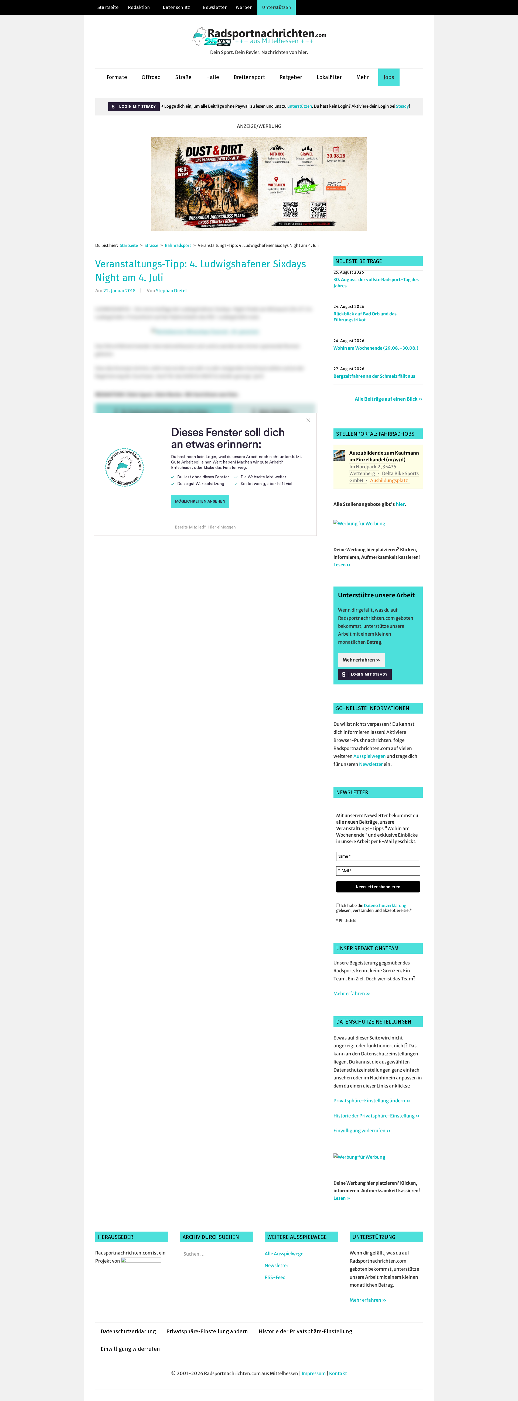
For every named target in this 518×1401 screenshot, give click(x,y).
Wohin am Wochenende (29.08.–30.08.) (375, 348)
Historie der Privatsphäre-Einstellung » (376, 1116)
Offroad (151, 77)
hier (400, 504)
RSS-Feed (275, 1277)
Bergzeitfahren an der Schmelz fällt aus (374, 376)
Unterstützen (276, 7)
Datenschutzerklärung (385, 905)
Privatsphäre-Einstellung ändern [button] (207, 1331)
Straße (183, 77)
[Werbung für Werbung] (359, 524)
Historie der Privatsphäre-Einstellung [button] (305, 1331)
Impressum (314, 1373)
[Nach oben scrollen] (509, 1392)
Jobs (389, 77)
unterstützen (299, 106)
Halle (212, 77)
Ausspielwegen (369, 756)
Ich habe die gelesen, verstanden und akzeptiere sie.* (374, 908)
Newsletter (215, 7)
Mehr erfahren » (361, 660)
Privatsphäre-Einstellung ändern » (371, 1101)
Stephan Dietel (171, 290)
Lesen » (342, 564)
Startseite (108, 7)
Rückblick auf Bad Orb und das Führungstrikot (365, 316)
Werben (244, 7)
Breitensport (249, 77)
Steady (402, 106)
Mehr (362, 77)
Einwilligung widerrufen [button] (130, 1349)
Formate (117, 77)
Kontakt (338, 1373)
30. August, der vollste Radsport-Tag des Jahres (376, 282)
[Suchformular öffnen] (408, 77)
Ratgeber (291, 77)
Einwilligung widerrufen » (362, 1131)
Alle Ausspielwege (284, 1254)
